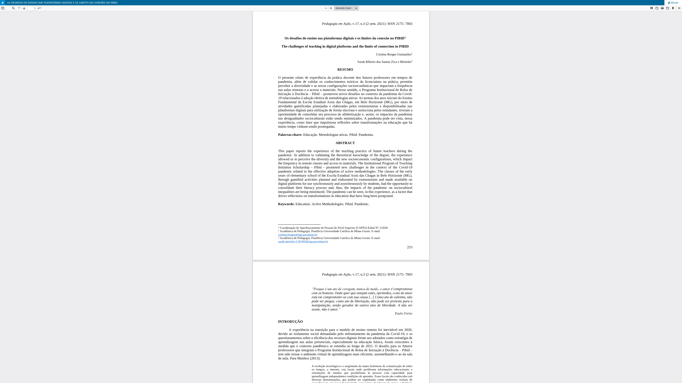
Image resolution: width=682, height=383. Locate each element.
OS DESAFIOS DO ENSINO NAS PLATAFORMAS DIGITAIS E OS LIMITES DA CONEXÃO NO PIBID (62, 2)
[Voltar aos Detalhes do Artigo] (2, 2)
